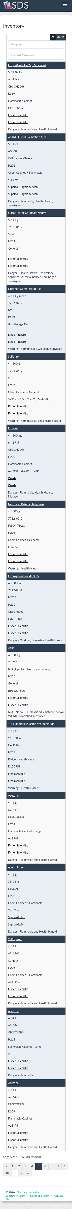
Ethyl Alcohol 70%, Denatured (27, 65)
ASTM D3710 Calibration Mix (27, 137)
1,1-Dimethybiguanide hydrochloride (31, 724)
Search (60, 37)
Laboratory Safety (16, 1196)
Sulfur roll (14, 356)
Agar (11, 648)
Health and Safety (40, 1196)
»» (28, 1173)
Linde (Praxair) (17, 334)
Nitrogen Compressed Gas (24, 288)
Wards (12, 478)
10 (7, 1173)
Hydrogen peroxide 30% (23, 576)
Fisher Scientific (18, 115)
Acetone (13, 795)
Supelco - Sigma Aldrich (23, 187)
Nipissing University (28, 1192)
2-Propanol (15, 939)
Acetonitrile (15, 867)
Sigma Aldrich (16, 773)
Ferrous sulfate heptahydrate (26, 504)
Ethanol (13, 428)
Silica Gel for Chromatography (27, 213)
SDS (20, 5)
